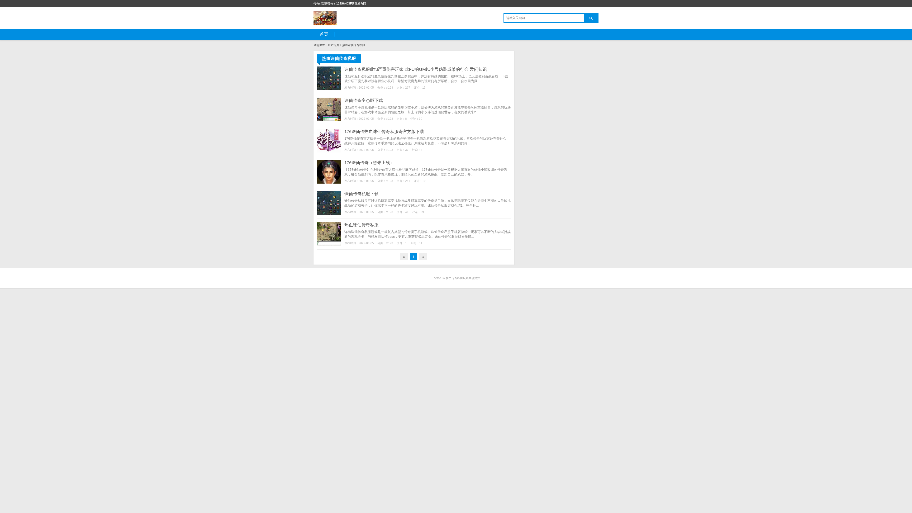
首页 (324, 34)
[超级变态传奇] (325, 18)
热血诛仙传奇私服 (361, 225)
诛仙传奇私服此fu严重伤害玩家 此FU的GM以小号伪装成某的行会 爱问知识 (415, 69)
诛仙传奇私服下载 (361, 193)
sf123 (389, 87)
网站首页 (333, 45)
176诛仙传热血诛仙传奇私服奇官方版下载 (384, 131)
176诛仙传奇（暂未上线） (369, 162)
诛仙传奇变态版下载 (363, 100)
